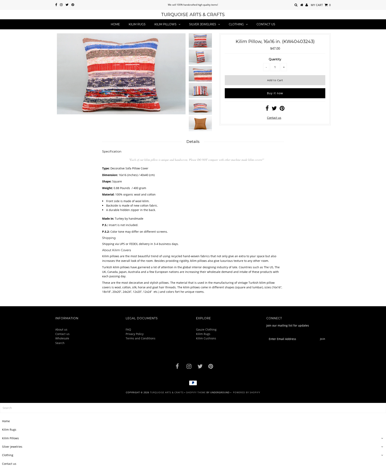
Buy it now (275, 93)
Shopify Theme (196, 392)
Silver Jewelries (202, 24)
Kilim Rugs (137, 24)
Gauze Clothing (206, 329)
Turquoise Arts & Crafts (193, 14)
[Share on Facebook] (267, 109)
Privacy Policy (135, 334)
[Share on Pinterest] (282, 109)
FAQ (128, 329)
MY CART (321, 5)
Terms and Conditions (140, 338)
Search (60, 343)
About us (61, 329)
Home (115, 24)
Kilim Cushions (206, 338)
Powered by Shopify (246, 392)
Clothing (236, 24)
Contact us (266, 24)
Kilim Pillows (165, 24)
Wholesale (62, 338)
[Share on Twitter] (274, 109)
